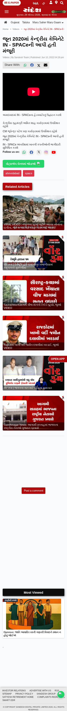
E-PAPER (13, 2)
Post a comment (33, 490)
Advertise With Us (40, 690)
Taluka (26, 22)
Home (6, 29)
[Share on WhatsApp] (61, 694)
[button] (51, 2)
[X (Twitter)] (38, 65)
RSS (57, 690)
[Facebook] (32, 65)
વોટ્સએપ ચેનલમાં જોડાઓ (21, 163)
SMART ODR (8, 700)
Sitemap (7, 694)
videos (16, 29)
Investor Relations (14, 690)
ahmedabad (12, 173)
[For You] (43, 2)
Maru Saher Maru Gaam (47, 22)
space (28, 173)
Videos (6, 57)
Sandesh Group (46, 694)
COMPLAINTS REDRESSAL (51, 697)
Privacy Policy (24, 694)
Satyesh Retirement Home (18, 697)
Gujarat (15, 22)
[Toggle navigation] (7, 11)
